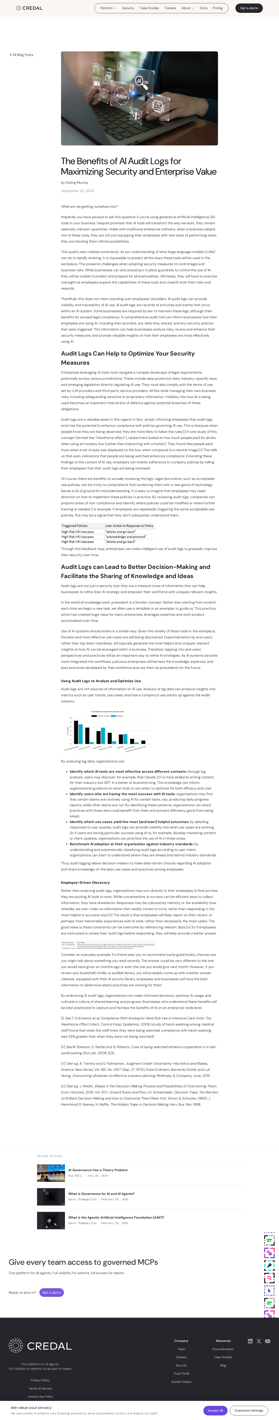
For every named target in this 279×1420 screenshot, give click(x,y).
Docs (203, 8)
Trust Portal (181, 1374)
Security (128, 8)
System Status (181, 1382)
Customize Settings (249, 1410)
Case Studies (149, 8)
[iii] (110, 914)
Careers (170, 8)
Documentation (223, 1349)
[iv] (188, 927)
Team (181, 1349)
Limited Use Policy (40, 1397)
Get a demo (249, 8)
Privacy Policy (40, 1380)
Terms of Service (40, 1388)
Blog (223, 1365)
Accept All (215, 1410)
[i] (184, 431)
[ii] (200, 450)
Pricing (218, 8)
